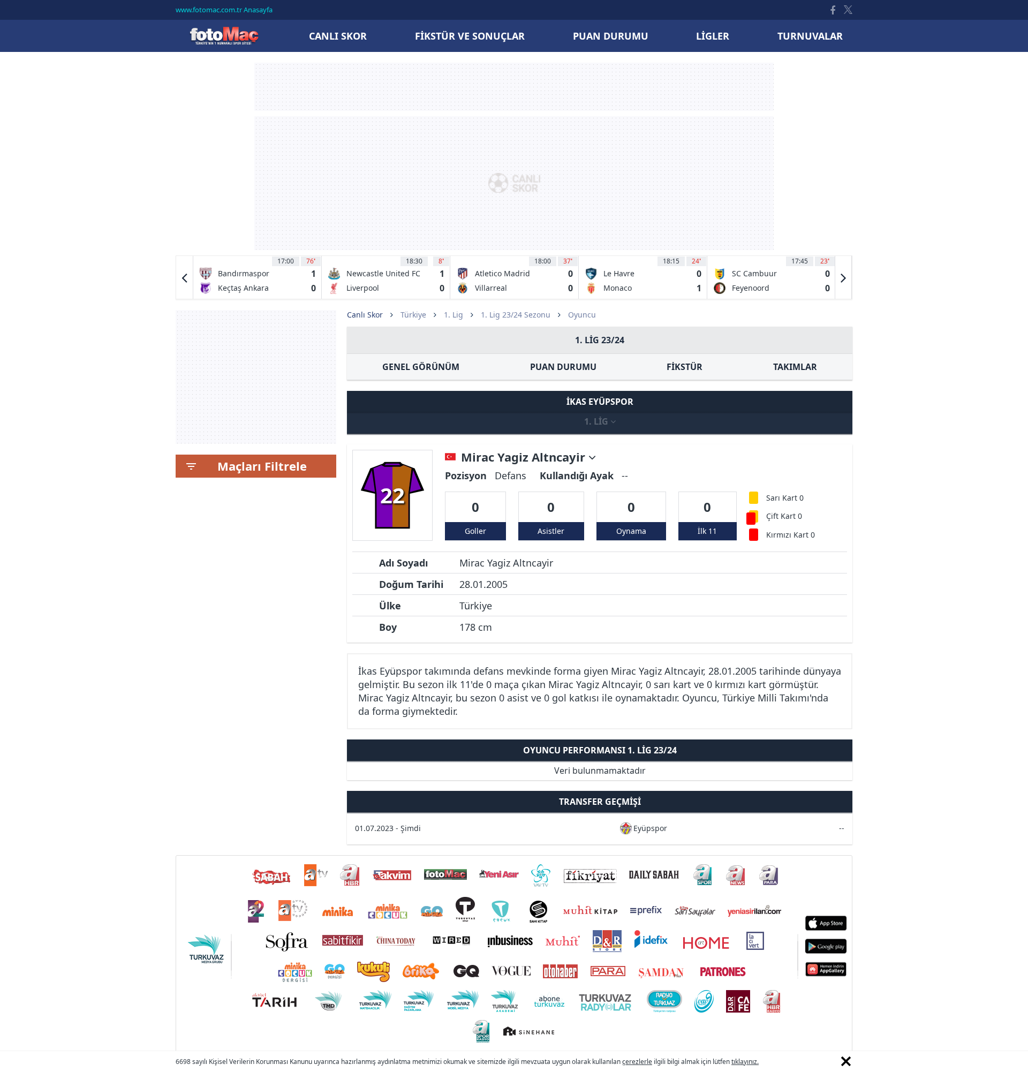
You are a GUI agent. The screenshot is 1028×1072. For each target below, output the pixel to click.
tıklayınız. (745, 1061)
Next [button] (843, 277)
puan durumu (610, 35)
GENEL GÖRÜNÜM (420, 367)
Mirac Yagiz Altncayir (524, 457)
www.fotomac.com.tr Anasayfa (224, 9)
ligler (712, 35)
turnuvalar (810, 35)
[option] (257, 277)
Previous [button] (184, 277)
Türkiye (413, 314)
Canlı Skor (224, 35)
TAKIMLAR (795, 367)
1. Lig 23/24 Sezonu (515, 314)
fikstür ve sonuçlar (470, 35)
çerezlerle (637, 1061)
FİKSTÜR (684, 367)
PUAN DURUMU (563, 367)
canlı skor (338, 35)
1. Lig (453, 314)
